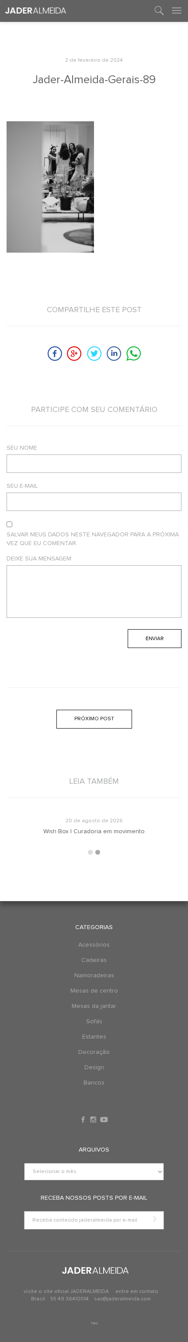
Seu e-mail (22, 486)
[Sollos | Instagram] (94, 1120)
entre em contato (136, 1291)
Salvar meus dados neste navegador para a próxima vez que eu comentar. (93, 539)
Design (94, 1067)
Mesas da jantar (94, 1006)
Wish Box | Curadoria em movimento (94, 831)
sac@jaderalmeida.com (122, 1299)
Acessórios (94, 945)
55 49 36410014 (70, 1299)
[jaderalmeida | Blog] (35, 11)
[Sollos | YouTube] (104, 1120)
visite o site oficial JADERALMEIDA (66, 1291)
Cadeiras (94, 960)
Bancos (94, 1083)
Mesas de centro (94, 991)
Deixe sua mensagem (39, 559)
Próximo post (94, 719)
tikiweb (94, 1323)
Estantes (94, 1037)
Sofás (94, 1021)
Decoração (94, 1052)
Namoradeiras (94, 975)
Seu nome (22, 448)
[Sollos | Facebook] (84, 1120)
